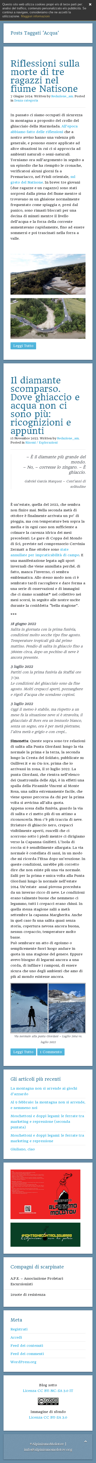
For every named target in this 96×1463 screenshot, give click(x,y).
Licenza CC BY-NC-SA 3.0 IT (48, 1391)
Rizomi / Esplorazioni (41, 442)
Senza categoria (26, 100)
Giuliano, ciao (22, 1149)
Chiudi (90, 4)
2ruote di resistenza (27, 1295)
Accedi (16, 1337)
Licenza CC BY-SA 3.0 (48, 1417)
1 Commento (51, 1052)
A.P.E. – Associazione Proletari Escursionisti (36, 1281)
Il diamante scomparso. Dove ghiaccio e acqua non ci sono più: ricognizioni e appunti (45, 405)
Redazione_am (62, 96)
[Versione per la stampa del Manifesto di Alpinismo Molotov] (45, 1194)
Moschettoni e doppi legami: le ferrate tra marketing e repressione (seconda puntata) (47, 1121)
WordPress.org (23, 1362)
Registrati (18, 1329)
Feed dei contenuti (26, 1346)
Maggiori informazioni (35, 16)
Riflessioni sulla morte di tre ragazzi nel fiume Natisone (44, 76)
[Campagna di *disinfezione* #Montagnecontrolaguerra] (45, 1234)
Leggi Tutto (23, 346)
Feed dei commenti (27, 1354)
